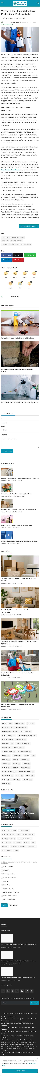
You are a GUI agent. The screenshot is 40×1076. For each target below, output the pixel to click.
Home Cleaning (8, 867)
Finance (25, 760)
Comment (4, 435)
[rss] (31, 991)
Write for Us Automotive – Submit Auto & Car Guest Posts (18, 1042)
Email (3, 426)
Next (35, 807)
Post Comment (7, 451)
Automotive (29, 756)
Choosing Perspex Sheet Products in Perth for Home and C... (18, 961)
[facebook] (3, 991)
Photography (7, 727)
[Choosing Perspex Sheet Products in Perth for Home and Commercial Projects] (7, 955)
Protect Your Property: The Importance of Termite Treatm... (17, 370)
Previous (5, 807)
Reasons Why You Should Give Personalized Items (16, 494)
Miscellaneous (21, 727)
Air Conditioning (8, 752)
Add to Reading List (7, 24)
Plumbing (6, 870)
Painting (5, 881)
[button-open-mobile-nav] (2, 3)
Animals (5, 764)
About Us (4, 1017)
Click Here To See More (28, 226)
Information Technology (21, 768)
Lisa (4, 817)
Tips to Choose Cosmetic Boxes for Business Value (16, 525)
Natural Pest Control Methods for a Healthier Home (17, 338)
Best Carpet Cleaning (8, 838)
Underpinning (7, 743)
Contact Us (11, 1017)
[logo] (20, 3)
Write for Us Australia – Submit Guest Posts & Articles (17, 1040)
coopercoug (15, 296)
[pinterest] (17, 991)
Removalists (18, 747)
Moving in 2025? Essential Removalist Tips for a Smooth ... (19, 509)
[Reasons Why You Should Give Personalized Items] (7, 487)
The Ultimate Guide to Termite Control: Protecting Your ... (19, 402)
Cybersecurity (7, 776)
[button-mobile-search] (38, 3)
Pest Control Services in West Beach (13, 237)
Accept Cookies (20, 1071)
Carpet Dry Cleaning (8, 834)
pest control (32, 846)
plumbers (5, 846)
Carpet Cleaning (8, 735)
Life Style (6, 723)
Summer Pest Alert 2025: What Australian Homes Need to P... (20, 478)
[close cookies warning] (37, 1058)
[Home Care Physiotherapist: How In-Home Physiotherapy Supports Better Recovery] (7, 938)
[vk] (27, 991)
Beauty (16, 764)
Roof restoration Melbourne (25, 834)
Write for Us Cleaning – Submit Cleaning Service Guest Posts (19, 1046)
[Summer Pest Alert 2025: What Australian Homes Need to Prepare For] (7, 472)
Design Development (26, 772)
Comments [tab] (8, 413)
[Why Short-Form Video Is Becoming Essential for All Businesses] (7, 535)
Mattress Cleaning (22, 743)
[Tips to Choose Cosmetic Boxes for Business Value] (7, 519)
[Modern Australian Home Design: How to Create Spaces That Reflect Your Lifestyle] (20, 629)
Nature (29, 776)
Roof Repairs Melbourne (18, 846)
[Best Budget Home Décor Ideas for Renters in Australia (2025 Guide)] (20, 597)
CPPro (2, 527)
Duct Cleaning (7, 739)
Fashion (5, 784)
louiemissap (4, 496)
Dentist (16, 756)
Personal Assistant (9, 899)
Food (15, 760)
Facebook (27, 780)
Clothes (5, 768)
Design (30, 723)
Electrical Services (9, 874)
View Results (13, 905)
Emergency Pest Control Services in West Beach (16, 244)
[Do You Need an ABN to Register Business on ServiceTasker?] (20, 692)
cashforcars (17, 842)
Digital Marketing (8, 772)
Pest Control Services (10, 896)
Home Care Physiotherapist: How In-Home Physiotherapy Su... (19, 944)
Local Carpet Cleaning (24, 838)
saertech (3, 480)
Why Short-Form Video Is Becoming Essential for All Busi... (19, 541)
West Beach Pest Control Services (12, 241)
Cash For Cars (6, 842)
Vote (4, 905)
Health (5, 756)
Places (5, 780)
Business (19, 723)
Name (3, 419)
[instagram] (13, 991)
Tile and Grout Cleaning (26, 735)
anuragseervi (4, 678)
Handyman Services (9, 878)
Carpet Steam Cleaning (9, 830)
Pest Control (26, 731)
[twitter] (8, 991)
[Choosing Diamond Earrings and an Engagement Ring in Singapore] (7, 971)
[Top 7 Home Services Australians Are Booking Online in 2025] (20, 660)
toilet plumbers (6, 850)
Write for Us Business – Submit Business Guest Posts (17, 1044)
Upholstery (20, 739)
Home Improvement (9, 731)
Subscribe (34, 1003)
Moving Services (8, 888)
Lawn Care (6, 885)
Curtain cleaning (24, 752)
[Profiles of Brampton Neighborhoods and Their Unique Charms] (20, 807)
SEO (33, 842)
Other (16, 780)
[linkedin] (22, 991)
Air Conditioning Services (11, 892)
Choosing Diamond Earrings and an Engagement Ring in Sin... (19, 977)
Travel (19, 776)
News (26, 764)
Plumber (6, 747)
